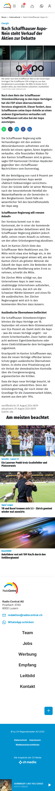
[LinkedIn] (29, 129)
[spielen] (49, 785)
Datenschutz (20, 740)
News (3, 17)
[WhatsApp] (3, 129)
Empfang (27, 664)
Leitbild (27, 675)
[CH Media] (27, 762)
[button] (41, 6)
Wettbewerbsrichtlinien (27, 744)
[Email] (16, 129)
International (14, 17)
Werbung (27, 654)
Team (27, 632)
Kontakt (27, 686)
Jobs (27, 643)
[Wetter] (32, 6)
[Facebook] (23, 129)
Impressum (35, 740)
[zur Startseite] (7, 6)
